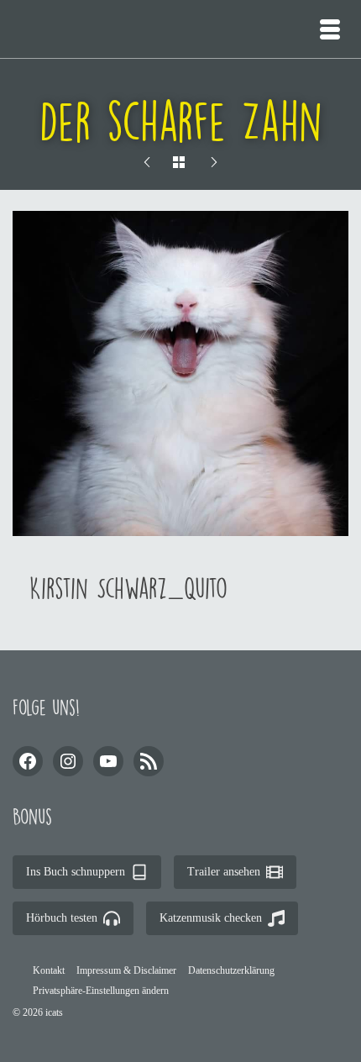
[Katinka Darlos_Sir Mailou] (147, 163)
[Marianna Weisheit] (214, 163)
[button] (100, 991)
